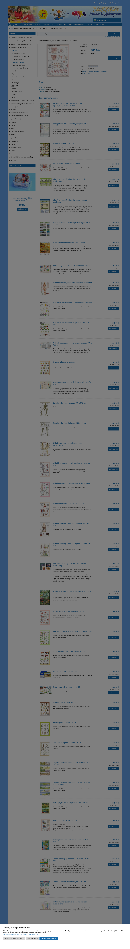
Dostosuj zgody (32, 938)
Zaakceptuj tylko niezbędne (14, 938)
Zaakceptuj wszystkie (48, 938)
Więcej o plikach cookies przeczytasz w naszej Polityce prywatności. (21, 934)
